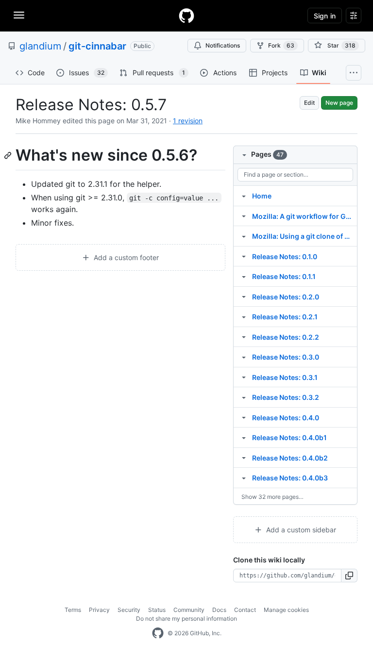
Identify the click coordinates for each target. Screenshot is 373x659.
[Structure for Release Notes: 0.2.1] (244, 316)
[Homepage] (186, 15)
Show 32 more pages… (272, 496)
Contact (245, 609)
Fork (281, 45)
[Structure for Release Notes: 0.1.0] (244, 256)
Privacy (99, 609)
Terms (73, 609)
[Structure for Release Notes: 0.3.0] (244, 356)
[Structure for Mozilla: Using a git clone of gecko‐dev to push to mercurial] (244, 236)
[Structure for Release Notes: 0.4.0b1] (244, 437)
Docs (219, 609)
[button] (349, 575)
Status (157, 609)
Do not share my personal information (186, 618)
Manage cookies (286, 609)
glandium (40, 46)
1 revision (188, 120)
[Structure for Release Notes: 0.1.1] (244, 276)
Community (188, 609)
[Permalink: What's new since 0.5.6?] (9, 155)
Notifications (222, 45)
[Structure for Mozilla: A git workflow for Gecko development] (244, 216)
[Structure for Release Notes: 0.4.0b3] (244, 477)
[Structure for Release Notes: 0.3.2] (244, 397)
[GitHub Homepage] (158, 633)
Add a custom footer (125, 257)
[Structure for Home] (244, 195)
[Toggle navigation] (19, 15)
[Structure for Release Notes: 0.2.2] (244, 337)
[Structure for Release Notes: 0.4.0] (244, 417)
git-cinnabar (97, 46)
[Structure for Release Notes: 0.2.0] (244, 296)
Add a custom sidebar (300, 530)
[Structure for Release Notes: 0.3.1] (244, 377)
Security (129, 609)
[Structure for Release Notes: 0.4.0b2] (244, 457)
